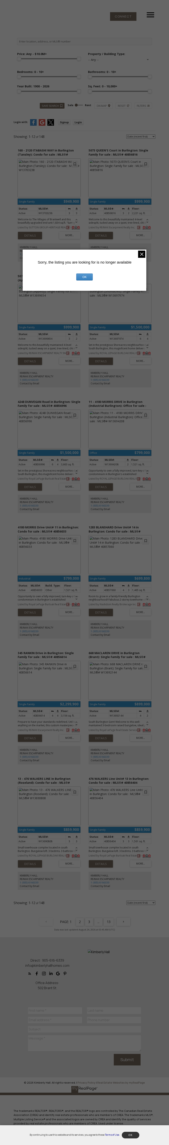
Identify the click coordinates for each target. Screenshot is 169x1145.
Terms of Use (112, 1135)
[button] (123, 16)
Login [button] (78, 122)
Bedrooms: (30, 72)
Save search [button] (50, 106)
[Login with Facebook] (33, 125)
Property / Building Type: (106, 54)
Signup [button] (64, 122)
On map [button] (102, 106)
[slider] (19, 59)
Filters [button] (141, 106)
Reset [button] (122, 106)
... (98, 922)
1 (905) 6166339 (29, 380)
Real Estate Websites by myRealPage (121, 1082)
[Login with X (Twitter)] (50, 125)
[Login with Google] (42, 125)
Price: (32, 54)
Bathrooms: (102, 72)
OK (84, 277)
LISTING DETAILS (30, 235)
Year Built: (33, 86)
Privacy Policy (86, 1082)
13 (108, 922)
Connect (123, 16)
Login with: (21, 122)
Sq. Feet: (102, 86)
